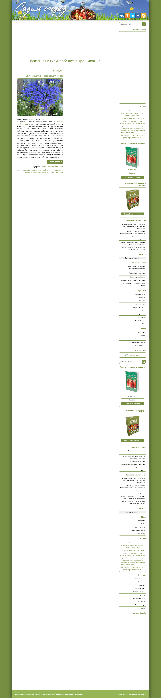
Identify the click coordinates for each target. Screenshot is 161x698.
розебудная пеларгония (128, 130)
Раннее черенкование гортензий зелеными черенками (133, 273)
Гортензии (141, 297)
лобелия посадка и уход (40, 172)
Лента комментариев (138, 342)
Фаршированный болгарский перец (132, 233)
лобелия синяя (57, 172)
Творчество (141, 317)
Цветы (43, 166)
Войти (143, 335)
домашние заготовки (132, 118)
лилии (130, 126)
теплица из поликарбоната (133, 131)
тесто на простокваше (136, 135)
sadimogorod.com (63, 694)
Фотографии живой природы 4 (138, 238)
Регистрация (141, 332)
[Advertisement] (65, 38)
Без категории (140, 294)
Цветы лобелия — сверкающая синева (44, 75)
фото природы (130, 137)
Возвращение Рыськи (137, 277)
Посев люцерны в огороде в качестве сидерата (134, 243)
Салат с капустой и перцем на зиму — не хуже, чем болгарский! (134, 226)
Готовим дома (140, 304)
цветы (139, 138)
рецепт (140, 128)
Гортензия (141, 301)
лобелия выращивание (32, 170)
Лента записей (140, 339)
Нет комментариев (55, 166)
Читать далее (54, 162)
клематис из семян (133, 123)
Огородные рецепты (138, 314)
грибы (138, 116)
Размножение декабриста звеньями (132, 280)
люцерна (135, 126)
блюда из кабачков (128, 111)
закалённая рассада (129, 121)
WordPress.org (140, 345)
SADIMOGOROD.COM (137, 694)
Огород (142, 310)
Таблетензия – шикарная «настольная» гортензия (136, 267)
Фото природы (140, 320)
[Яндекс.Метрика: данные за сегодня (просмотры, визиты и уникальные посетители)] (132, 355)
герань (133, 116)
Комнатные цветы (139, 307)
